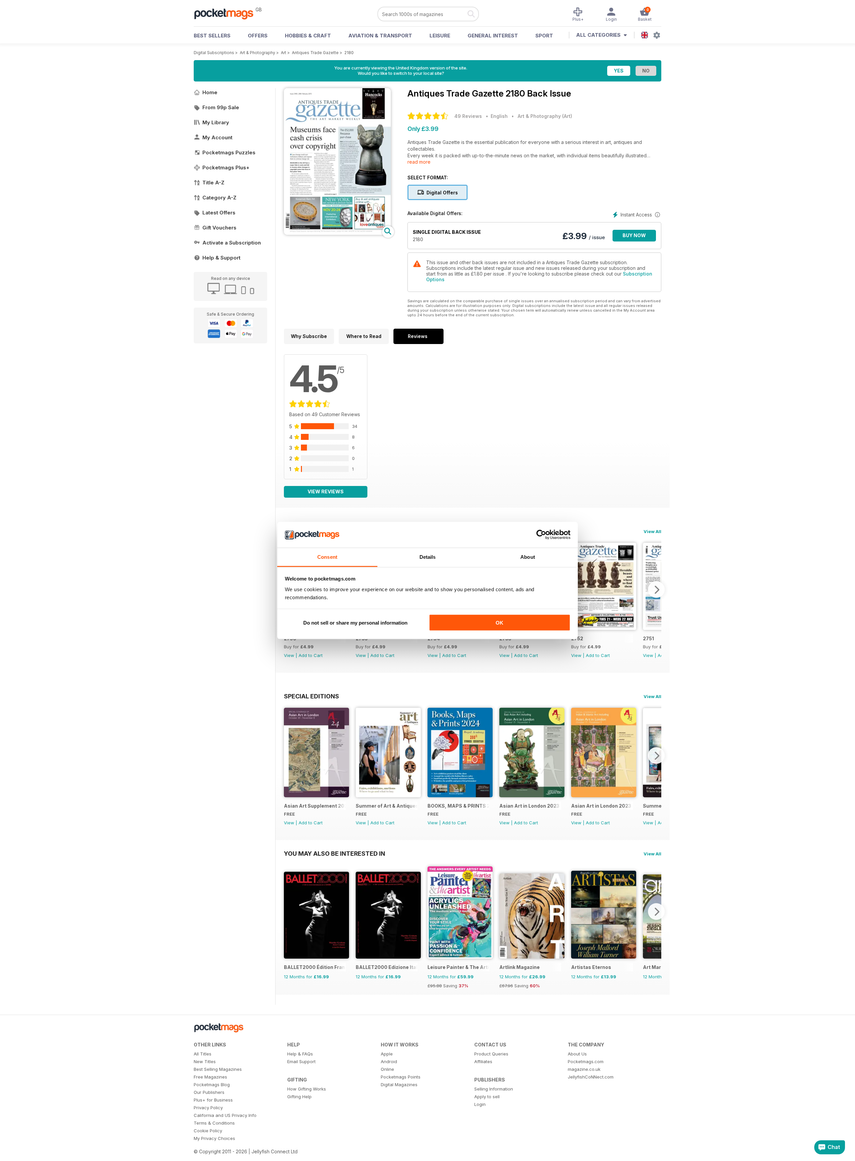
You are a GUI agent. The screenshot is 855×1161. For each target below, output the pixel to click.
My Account (217, 137)
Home (209, 92)
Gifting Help (299, 1096)
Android (389, 1061)
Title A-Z (213, 182)
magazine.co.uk (584, 1069)
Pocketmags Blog (212, 1084)
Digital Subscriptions (214, 52)
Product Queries (491, 1053)
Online (387, 1069)
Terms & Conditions (214, 1123)
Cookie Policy (208, 1130)
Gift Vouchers (219, 227)
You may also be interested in (334, 853)
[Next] (656, 589)
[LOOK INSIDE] (337, 233)
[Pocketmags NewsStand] (227, 13)
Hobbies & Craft (308, 35)
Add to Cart (311, 655)
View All (652, 531)
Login (480, 1104)
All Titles (202, 1053)
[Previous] (289, 755)
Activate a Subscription (231, 242)
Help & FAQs (300, 1053)
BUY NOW (634, 235)
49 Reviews (468, 116)
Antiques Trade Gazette (315, 52)
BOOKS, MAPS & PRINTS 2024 (458, 806)
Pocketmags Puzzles (228, 152)
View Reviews (326, 491)
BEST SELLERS (212, 35)
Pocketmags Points (400, 1077)
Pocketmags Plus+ (225, 167)
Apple (387, 1053)
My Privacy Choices (214, 1138)
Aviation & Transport (380, 35)
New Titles (205, 1061)
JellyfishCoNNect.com (591, 1077)
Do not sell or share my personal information (355, 623)
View (289, 655)
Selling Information (493, 1089)
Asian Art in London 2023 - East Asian (530, 806)
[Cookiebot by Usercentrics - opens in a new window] (541, 535)
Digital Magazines (399, 1084)
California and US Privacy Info (225, 1115)
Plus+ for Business (213, 1100)
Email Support (301, 1061)
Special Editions (311, 696)
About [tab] (527, 556)
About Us (577, 1053)
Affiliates (483, 1061)
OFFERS (258, 35)
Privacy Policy (208, 1107)
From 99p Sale (220, 107)
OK (499, 623)
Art (283, 52)
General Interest (493, 35)
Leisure (440, 35)
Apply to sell (487, 1096)
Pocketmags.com (586, 1061)
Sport (544, 35)
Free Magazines (210, 1077)
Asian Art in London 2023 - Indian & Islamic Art (602, 806)
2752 (577, 638)
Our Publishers (209, 1092)
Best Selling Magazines (218, 1069)
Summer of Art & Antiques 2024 (386, 806)
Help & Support (221, 258)
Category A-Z (219, 197)
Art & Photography (257, 52)
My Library (215, 122)
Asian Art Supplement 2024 (315, 806)
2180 (349, 52)
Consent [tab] (327, 556)
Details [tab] (427, 556)
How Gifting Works (306, 1089)
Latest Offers (218, 212)
